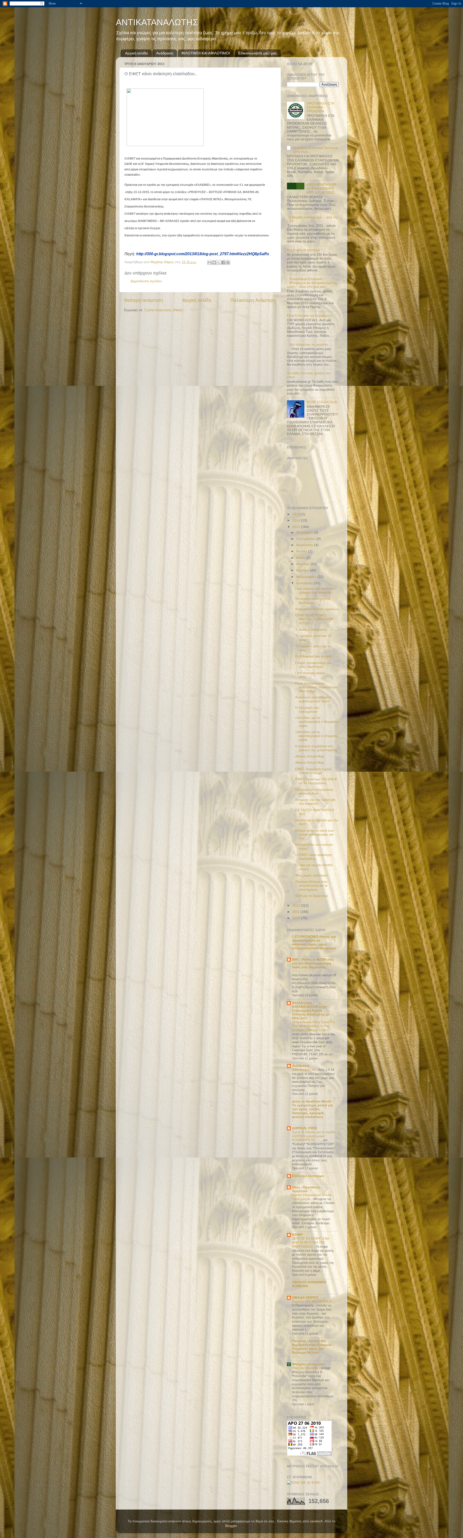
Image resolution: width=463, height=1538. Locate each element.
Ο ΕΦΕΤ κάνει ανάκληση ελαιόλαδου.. (313, 857)
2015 (296, 514)
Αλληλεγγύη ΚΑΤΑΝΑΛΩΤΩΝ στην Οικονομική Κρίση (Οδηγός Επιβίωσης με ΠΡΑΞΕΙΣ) (311, 1010)
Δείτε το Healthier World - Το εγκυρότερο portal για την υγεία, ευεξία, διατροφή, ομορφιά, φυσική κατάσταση (312, 1109)
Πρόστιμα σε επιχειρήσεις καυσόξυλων (314, 791)
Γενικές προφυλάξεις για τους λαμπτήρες (313, 665)
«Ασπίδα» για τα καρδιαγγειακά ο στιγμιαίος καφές (317, 721)
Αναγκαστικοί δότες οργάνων (317, 609)
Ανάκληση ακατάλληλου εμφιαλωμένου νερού (313, 699)
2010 (296, 918)
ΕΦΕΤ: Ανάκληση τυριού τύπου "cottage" (313, 771)
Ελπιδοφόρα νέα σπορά (313, 656)
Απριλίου (303, 564)
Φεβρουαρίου (306, 577)
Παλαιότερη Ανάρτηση (253, 300)
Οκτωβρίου (305, 532)
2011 (296, 912)
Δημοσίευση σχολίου (146, 281)
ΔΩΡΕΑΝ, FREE (304, 1128)
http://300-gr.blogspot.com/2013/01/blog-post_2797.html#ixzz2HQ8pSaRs (202, 254)
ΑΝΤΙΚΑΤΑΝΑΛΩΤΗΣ (157, 22)
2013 (296, 527)
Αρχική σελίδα (136, 53)
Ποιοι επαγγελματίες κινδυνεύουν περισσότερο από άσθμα (316, 687)
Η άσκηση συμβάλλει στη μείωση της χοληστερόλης (316, 748)
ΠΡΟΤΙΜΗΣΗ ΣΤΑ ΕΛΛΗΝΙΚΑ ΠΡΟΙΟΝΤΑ (320, 107)
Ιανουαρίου (305, 583)
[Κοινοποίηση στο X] (218, 262)
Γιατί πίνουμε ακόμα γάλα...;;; (310, 675)
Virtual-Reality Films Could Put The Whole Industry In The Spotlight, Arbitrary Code (313, 1026)
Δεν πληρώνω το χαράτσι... (310, 344)
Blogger (231, 1526)
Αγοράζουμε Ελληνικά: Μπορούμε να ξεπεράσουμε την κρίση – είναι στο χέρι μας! (312, 282)
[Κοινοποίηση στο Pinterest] (227, 262)
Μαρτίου (303, 570)
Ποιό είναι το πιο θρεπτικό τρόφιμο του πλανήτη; (314, 590)
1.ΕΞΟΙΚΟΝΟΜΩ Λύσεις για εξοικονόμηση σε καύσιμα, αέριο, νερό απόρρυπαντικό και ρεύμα (314, 942)
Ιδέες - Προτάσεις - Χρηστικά (307, 1189)
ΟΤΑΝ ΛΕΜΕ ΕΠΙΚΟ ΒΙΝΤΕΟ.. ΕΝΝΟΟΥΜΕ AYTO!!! (314, 619)
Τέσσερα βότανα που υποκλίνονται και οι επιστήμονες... (311, 885)
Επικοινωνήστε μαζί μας (257, 53)
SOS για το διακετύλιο (311, 896)
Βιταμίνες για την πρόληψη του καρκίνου (315, 801)
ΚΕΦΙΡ (297, 1235)
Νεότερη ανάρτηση (143, 300)
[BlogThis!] (214, 262)
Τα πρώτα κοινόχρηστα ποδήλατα (312, 600)
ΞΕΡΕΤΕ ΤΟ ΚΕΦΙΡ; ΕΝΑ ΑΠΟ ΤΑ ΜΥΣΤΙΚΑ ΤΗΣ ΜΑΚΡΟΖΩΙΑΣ (310, 1242)
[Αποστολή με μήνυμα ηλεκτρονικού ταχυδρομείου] (209, 262)
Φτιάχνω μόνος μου (308, 1364)
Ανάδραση (164, 53)
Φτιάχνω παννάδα (305, 1368)
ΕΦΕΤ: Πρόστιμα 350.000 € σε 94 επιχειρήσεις (316, 781)
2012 (296, 905)
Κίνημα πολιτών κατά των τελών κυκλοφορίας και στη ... (314, 834)
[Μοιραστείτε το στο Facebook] (223, 262)
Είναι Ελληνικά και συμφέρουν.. (310, 315)
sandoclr (316, 1521)
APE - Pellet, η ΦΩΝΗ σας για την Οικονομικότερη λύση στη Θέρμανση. (313, 963)
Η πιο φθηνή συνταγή (303, 250)
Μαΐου (301, 558)
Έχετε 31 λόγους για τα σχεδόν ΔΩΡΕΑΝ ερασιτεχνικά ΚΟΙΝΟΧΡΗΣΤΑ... (314, 1136)
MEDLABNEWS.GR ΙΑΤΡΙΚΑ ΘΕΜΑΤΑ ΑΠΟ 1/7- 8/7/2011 (321, 188)
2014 (296, 520)
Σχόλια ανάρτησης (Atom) (163, 310)
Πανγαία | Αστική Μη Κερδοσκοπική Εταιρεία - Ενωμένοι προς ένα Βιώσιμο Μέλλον (313, 1346)
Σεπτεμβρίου (306, 539)
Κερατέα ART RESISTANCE (312, 1301)
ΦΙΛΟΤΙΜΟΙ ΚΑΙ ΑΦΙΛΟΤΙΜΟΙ (205, 53)
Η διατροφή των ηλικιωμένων (307, 709)
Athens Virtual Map (309, 756)
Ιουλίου (302, 551)
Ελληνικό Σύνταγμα (308, 1176)
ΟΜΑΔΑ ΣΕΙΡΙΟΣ (305, 1297)
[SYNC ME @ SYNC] (303, 1483)
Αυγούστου (305, 545)
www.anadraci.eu (304, 1069)
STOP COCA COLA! (322, 402)
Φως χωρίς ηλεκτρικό (311, 875)
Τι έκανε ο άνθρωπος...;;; (314, 629)
